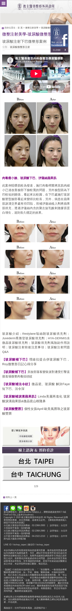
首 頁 (20, 27)
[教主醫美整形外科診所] (36, 5)
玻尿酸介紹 (10, 333)
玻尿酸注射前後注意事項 (26, 347)
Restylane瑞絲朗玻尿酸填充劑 (44, 333)
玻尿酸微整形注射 (49, 27)
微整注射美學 (31, 27)
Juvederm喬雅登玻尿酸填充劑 (23, 338)
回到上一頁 (11, 497)
